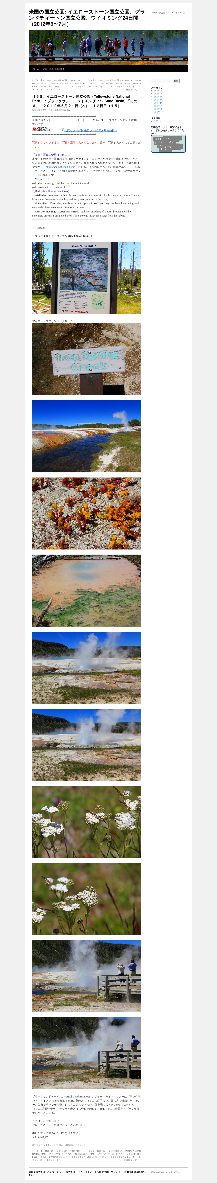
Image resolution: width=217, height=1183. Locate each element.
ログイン (158, 121)
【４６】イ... (171, 145)
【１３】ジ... (169, 138)
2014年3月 (158, 99)
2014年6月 (158, 90)
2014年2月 (158, 102)
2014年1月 (158, 105)
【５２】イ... (163, 146)
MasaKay (65, 109)
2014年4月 (158, 96)
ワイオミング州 (50, 1144)
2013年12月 (159, 108)
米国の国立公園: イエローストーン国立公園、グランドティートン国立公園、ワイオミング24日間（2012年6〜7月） (87, 17)
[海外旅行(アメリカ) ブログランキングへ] (41, 130)
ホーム (36, 68)
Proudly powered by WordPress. (167, 1172)
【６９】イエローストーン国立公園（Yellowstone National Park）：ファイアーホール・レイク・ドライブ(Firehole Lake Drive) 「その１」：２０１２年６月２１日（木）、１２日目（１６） (114, 85)
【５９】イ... (172, 142)
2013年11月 (159, 112)
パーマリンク (79, 1144)
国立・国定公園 (66, 1144)
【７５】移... (158, 143)
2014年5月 (158, 93)
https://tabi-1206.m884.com (60, 167)
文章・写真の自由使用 (54, 68)
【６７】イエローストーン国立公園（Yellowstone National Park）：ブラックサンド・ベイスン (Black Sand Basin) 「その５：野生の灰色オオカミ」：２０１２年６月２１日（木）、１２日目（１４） (58, 85)
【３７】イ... (160, 138)
